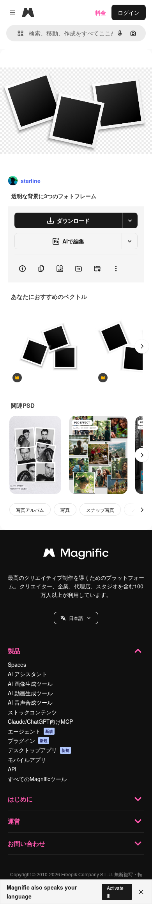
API (12, 769)
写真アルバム (30, 509)
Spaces (17, 664)
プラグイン (28, 740)
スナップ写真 (100, 509)
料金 (100, 12)
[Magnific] (76, 554)
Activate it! (115, 891)
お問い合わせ (26, 843)
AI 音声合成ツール (30, 702)
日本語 (76, 618)
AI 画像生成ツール (30, 683)
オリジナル (53, 67)
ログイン (129, 12)
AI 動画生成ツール (30, 693)
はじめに (20, 798)
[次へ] (142, 346)
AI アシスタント (27, 674)
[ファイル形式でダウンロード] (130, 220)
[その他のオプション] (116, 268)
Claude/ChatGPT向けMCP (40, 721)
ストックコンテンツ (32, 712)
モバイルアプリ (27, 760)
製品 (14, 650)
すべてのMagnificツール (37, 779)
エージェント (30, 731)
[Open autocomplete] (17, 33)
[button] (76, 618)
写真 (65, 509)
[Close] (141, 892)
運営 (14, 821)
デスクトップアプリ (38, 750)
